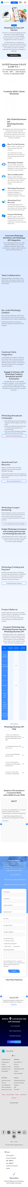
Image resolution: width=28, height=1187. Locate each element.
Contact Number (8, 905)
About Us (14, 1098)
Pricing (3, 1094)
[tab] (14, 737)
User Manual (23, 1094)
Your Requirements (8, 938)
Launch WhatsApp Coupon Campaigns (14, 523)
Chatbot (3, 1064)
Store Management (6, 1085)
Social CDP (17, 946)
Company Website (8, 932)
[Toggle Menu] (25, 2)
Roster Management (6, 1087)
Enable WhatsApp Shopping (14, 583)
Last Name (6, 898)
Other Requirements (8, 949)
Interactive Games (18, 1073)
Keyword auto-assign (7, 1089)
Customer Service (9, 940)
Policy (16, 1141)
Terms (12, 1141)
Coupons (16, 1071)
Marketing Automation (11, 943)
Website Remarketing (19, 1068)
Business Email (7, 912)
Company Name (7, 925)
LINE (15, 1087)
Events (17, 1094)
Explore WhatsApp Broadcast (14, 436)
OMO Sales (8, 946)
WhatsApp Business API (19, 1080)
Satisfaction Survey (6, 1068)
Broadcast (16, 1066)
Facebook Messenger (19, 1082)
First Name (6, 892)
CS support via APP (6, 1066)
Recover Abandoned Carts (14, 481)
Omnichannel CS (5, 1062)
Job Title (5, 918)
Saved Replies (5, 1071)
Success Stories (10, 1094)
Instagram (16, 1085)
